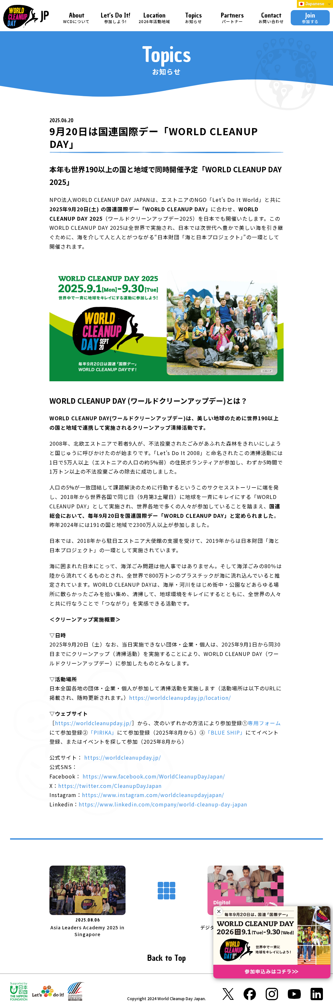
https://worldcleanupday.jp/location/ (180, 697)
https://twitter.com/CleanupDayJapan (110, 786)
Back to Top (166, 958)
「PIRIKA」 (102, 732)
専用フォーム (264, 723)
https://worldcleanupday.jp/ (93, 723)
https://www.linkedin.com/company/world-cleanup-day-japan (163, 804)
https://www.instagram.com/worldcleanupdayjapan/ (153, 795)
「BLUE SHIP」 (225, 732)
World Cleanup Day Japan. (181, 998)
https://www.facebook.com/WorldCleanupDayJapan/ (154, 776)
